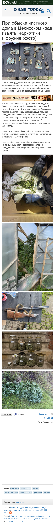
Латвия (35, 488)
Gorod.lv (47, 418)
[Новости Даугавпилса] (27, 9)
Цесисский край (11, 492)
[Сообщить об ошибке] (52, 418)
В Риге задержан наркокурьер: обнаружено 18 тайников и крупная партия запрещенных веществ (27, 517)
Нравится (5, 414)
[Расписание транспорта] (42, 12)
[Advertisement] (27, 453)
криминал (38, 492)
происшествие (26, 492)
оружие (47, 492)
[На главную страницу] (5, 10)
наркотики (14, 488)
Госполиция (26, 488)
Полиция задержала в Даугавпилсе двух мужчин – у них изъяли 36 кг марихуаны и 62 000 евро (25, 510)
